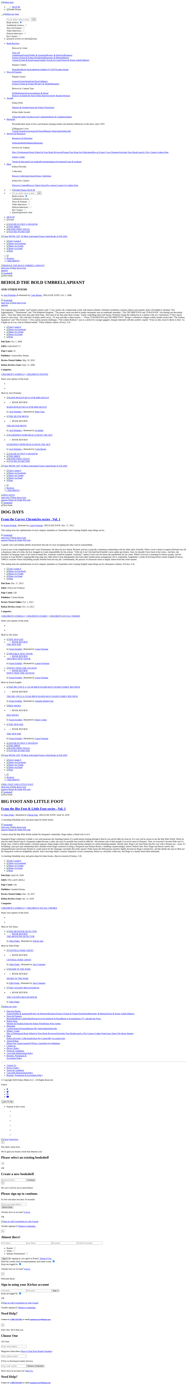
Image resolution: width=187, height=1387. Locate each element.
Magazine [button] (11, 119)
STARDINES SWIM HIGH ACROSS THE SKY (29, 444)
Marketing (38, 143)
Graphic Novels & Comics (50, 60)
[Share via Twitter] (15, 246)
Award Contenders (41, 117)
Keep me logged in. (10, 1264)
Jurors (51, 107)
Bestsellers (16, 69)
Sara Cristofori (39, 964)
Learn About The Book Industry (120, 1033)
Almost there (7, 1207)
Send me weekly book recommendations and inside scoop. (26, 1261)
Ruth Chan (39, 412)
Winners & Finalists (20, 107)
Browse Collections (20, 176)
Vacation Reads (62, 69)
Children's (85, 60)
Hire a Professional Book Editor (20, 1033)
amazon (4, 270)
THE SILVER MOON (17, 426)
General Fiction (18, 81)
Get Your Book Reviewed (51, 152)
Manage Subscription (53, 131)
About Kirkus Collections (40, 176)
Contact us (11, 1046)
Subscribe (66, 131)
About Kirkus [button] (12, 1041)
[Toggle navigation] (2, 14)
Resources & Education (22, 138)
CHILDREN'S (13, 261)
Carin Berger (36, 295)
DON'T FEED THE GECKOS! (21, 673)
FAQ (30, 1043)
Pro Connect (12, 36)
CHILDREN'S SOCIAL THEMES (64, 616)
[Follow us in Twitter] (8, 1092)
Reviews (10, 258)
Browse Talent (33, 185)
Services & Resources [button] (16, 133)
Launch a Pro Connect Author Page (90, 1033)
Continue (31, 1180)
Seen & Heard (42, 93)
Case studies (34, 161)
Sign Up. (29, 1371)
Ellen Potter (9, 815)
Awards (32, 93)
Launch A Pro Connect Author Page (153, 152)
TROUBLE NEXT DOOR (19, 659)
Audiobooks (17, 55)
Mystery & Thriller (43, 84)
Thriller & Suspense (37, 55)
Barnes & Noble (15, 500)
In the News (30, 95)
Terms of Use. (45, 1258)
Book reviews (13, 22)
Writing (15, 143)
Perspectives (24, 93)
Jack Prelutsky (10, 295)
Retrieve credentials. (27, 1226)
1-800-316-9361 (16, 1319)
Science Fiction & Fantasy (23, 58)
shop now (5, 268)
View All (16, 53)
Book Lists (20, 1018)
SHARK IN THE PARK (17, 978)
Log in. (27, 1212)
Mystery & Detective (55, 55)
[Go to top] (7, 1101)
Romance (68, 55)
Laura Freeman (36, 525)
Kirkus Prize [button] (12, 1021)
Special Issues (30, 131)
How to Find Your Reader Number (36, 1351)
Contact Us (11, 1065)
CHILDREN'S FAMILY (37, 616)
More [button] (9, 164)
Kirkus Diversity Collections (19, 1038)
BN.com (26, 500)
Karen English (10, 525)
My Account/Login (56, 1038)
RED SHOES (13, 715)
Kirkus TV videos (82, 1018)
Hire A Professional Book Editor (26, 152)
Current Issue (18, 131)
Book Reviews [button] (13, 43)
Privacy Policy (13, 1048)
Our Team (17, 1043)
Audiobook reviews (15, 25)
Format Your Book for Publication (77, 152)
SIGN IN (16, 7)
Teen (37, 81)
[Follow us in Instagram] (7, 1094)
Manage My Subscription (37, 1028)
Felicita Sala (32, 815)
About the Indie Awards (22, 117)
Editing (21, 143)
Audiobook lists (37, 69)
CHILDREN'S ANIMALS (13, 374)
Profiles (15, 93)
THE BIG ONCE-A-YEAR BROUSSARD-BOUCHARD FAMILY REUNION (42, 696)
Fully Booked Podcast (60, 95)
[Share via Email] (14, 248)
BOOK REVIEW (20, 642)
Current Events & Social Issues (25, 60)
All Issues (40, 131)
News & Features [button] (14, 72)
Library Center (18, 157)
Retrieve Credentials (36, 1366)
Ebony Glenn (41, 720)
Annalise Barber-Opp (44, 701)
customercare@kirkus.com (40, 1319)
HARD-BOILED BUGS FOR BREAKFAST (27, 407)
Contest (25, 1043)
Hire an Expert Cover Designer (105, 152)
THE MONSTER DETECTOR (20, 936)
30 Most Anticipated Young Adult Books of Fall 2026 (44, 236)
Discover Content (19, 185)
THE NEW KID (14, 644)
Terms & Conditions (15, 1051)
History (66, 58)
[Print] (10, 251)
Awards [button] (10, 98)
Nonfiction (39, 58)
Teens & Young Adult (71, 60)
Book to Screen (18, 95)
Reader (10, 1248)
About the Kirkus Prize (39, 107)
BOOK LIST (14, 236)
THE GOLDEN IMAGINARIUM (22, 997)
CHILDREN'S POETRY (37, 374)
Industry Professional (16, 1253)
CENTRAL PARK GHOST (19, 960)
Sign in (5, 1259)
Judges (69, 117)
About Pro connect (48, 185)
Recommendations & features (52, 161)
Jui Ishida (39, 430)
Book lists (25, 69)
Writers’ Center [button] (13, 1031)
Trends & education (20, 161)
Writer (9, 1251)
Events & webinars (73, 161)
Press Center (38, 1043)
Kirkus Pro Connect (39, 1038)
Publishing (29, 143)
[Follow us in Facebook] (7, 1089)
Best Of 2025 (49, 69)
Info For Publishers (52, 1043)
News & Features (14, 28)
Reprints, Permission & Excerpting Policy (17, 1057)
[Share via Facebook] (16, 243)
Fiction (26, 55)
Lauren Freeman (42, 663)
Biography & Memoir (53, 58)
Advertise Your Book (128, 152)
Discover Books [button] (14, 1011)
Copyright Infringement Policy (20, 1053)
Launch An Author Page (67, 185)
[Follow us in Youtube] (8, 1097)
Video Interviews (14, 31)
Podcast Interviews (15, 33)
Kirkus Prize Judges (52, 1023)
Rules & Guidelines (57, 117)
